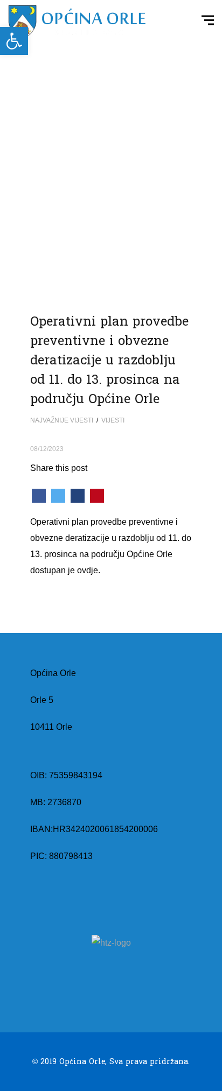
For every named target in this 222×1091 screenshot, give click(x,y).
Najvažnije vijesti (61, 420)
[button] (14, 41)
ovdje (87, 570)
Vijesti (112, 420)
